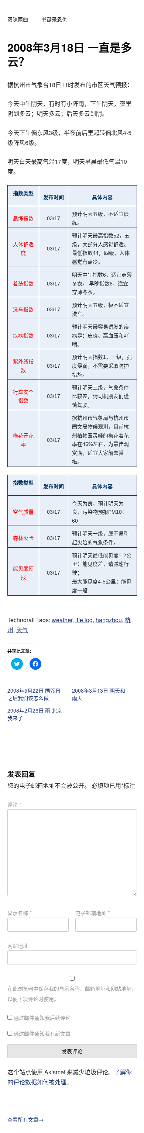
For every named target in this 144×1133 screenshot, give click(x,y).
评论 (14, 804)
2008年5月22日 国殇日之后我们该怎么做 (34, 694)
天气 (22, 630)
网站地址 (17, 945)
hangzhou (109, 620)
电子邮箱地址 (92, 913)
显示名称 (19, 913)
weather (62, 620)
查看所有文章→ (25, 1119)
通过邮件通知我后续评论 (42, 1017)
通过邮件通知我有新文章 (42, 1033)
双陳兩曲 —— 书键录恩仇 (37, 19)
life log (84, 620)
